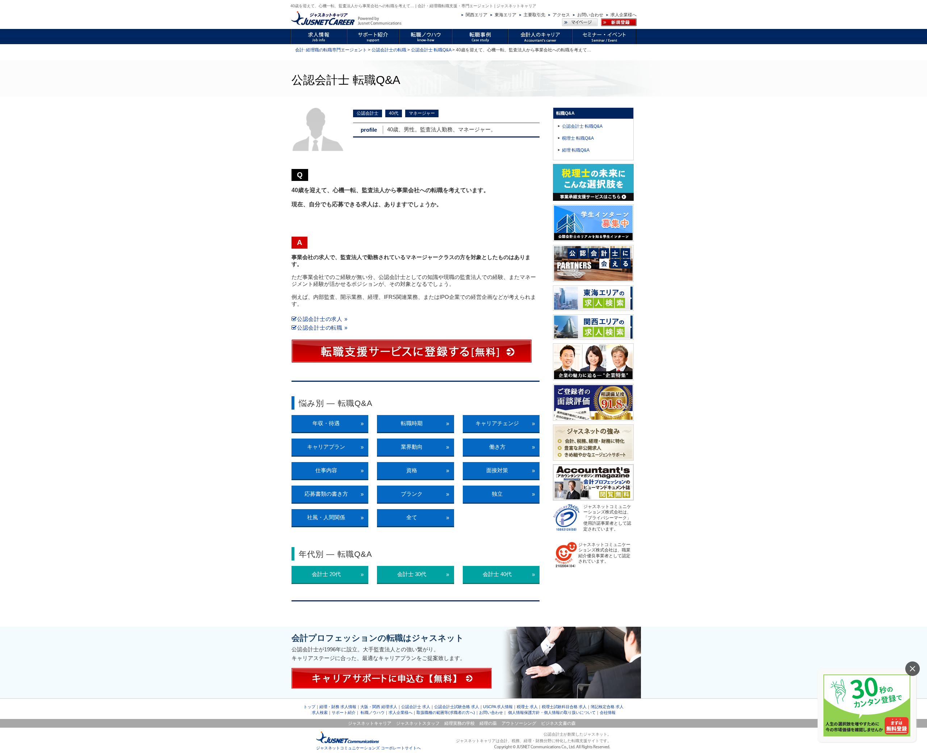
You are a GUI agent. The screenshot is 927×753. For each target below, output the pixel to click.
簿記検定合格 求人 (607, 707)
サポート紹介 (344, 712)
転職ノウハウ (373, 712)
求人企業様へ (624, 14)
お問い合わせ (590, 14)
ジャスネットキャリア (369, 723)
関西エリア (476, 14)
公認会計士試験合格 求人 (456, 707)
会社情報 (608, 712)
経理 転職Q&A (576, 150)
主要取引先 (534, 14)
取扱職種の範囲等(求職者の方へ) (445, 712)
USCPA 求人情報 (498, 707)
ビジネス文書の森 (558, 723)
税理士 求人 (527, 707)
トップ (309, 707)
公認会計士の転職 (389, 49)
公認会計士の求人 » (322, 319)
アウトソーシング (519, 723)
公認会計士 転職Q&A (431, 49)
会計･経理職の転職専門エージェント (331, 49)
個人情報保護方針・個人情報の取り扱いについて (552, 712)
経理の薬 (488, 723)
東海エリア (505, 14)
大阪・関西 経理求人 (378, 707)
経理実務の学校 (459, 723)
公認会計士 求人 (415, 707)
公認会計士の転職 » (322, 328)
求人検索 (320, 712)
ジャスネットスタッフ (418, 723)
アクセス (561, 14)
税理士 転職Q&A (578, 138)
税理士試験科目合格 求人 (564, 707)
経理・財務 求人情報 (337, 707)
